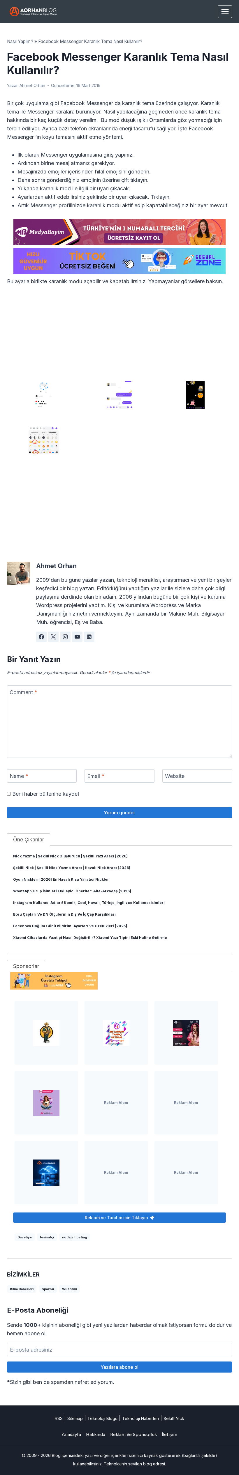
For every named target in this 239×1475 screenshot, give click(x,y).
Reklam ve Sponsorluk (133, 1434)
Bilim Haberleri (22, 1289)
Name (19, 776)
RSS (59, 1418)
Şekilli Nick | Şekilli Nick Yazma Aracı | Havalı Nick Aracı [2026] (71, 868)
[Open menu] (225, 11)
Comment (23, 692)
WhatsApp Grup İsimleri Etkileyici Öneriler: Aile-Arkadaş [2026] (72, 891)
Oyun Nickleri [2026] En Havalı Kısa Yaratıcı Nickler (61, 879)
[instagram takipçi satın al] (116, 1033)
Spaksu (48, 1289)
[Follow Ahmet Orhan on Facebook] (41, 637)
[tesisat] (46, 1033)
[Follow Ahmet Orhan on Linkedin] (89, 637)
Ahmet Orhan (32, 85)
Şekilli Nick (174, 1418)
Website (174, 776)
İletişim (169, 1434)
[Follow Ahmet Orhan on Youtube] (77, 637)
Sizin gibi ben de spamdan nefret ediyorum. (60, 1382)
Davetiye (24, 1237)
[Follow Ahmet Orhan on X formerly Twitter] (53, 637)
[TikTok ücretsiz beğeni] (119, 261)
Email (95, 776)
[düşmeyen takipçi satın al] (186, 1033)
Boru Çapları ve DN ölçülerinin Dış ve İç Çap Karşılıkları (64, 914)
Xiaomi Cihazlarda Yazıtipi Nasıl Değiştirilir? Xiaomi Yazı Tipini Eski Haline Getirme (90, 937)
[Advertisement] (119, 335)
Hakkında (95, 1434)
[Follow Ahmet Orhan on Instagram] (65, 637)
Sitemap (75, 1418)
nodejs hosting (74, 1237)
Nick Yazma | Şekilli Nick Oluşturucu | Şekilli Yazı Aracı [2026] (70, 856)
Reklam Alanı (116, 1102)
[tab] (28, 839)
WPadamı (69, 1289)
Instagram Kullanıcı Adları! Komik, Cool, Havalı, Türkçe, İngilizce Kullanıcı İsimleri (89, 902)
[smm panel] (119, 232)
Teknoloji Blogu (102, 1418)
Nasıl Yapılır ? (20, 41)
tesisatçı (47, 1237)
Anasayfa (71, 1434)
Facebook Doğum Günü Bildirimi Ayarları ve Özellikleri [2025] (70, 926)
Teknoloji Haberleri (140, 1418)
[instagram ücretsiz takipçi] (119, 981)
